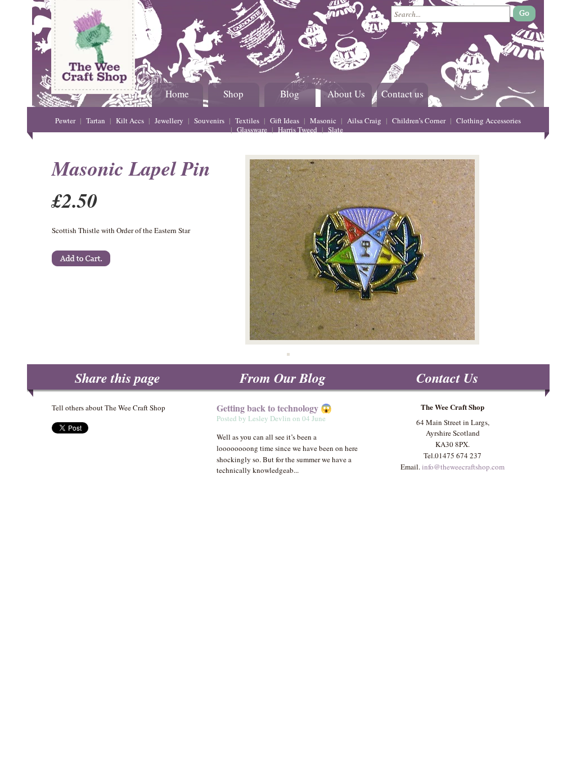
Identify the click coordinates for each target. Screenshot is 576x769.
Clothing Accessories (488, 120)
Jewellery (169, 120)
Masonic (323, 120)
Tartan (95, 120)
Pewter (65, 120)
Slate (335, 129)
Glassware (252, 129)
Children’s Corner (419, 120)
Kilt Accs (130, 120)
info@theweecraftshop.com (463, 467)
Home (177, 93)
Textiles (247, 120)
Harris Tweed (297, 129)
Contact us (402, 93)
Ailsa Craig (364, 120)
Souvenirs (209, 120)
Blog (289, 93)
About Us (346, 93)
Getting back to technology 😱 (274, 407)
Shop (233, 93)
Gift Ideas (284, 120)
